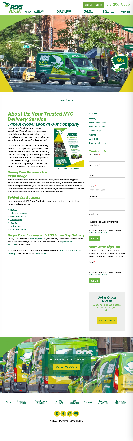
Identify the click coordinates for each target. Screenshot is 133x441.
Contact (125, 12)
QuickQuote (120, 60)
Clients (13, 222)
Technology (16, 219)
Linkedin (57, 414)
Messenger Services (39, 11)
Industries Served (18, 229)
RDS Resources (108, 11)
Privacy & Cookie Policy (98, 232)
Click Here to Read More (69, 169)
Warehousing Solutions (64, 11)
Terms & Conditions (103, 402)
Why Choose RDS (18, 213)
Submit (94, 239)
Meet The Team (18, 216)
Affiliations (15, 226)
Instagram (70, 414)
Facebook (63, 414)
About (28, 12)
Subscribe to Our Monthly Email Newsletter (104, 223)
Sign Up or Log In (93, 4)
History (13, 210)
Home (63, 100)
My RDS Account (88, 11)
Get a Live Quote (66, 366)
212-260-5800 (41, 253)
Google (76, 414)
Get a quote (36, 238)
